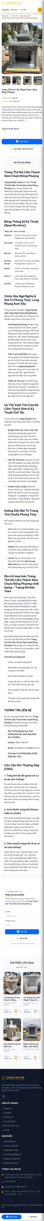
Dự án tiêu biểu (9, 1121)
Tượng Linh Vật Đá (10, 1146)
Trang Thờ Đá (25, 419)
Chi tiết (15, 1011)
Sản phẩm (7, 1113)
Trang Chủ (5, 10)
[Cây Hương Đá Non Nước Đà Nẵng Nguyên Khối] (12, 983)
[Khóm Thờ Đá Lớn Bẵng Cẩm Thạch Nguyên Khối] (32, 1029)
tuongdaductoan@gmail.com (16, 1186)
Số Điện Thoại (10, 921)
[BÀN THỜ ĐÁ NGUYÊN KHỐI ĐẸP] (12, 1029)
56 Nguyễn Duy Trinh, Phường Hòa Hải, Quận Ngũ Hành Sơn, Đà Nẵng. (22, 734)
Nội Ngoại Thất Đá (10, 1163)
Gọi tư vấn (23, 938)
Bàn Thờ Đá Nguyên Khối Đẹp (12, 1045)
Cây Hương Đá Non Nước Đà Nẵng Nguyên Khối (12, 998)
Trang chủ (5, 16)
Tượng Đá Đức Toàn (13, 182)
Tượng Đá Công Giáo (11, 1159)
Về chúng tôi (8, 1117)
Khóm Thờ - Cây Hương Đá (21, 16)
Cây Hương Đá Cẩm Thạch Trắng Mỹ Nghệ (31, 998)
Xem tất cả (21, 967)
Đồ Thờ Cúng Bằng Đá (12, 1154)
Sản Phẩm (13, 10)
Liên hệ (6, 1130)
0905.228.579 (10, 1181)
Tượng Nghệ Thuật (10, 1150)
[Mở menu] (40, 10)
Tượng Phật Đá (9, 1141)
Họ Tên (7, 912)
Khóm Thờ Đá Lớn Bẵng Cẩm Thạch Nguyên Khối (30, 1045)
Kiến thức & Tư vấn (10, 1126)
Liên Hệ (23, 10)
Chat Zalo (23, 932)
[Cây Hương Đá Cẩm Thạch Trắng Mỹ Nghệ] (32, 983)
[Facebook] (4, 1096)
